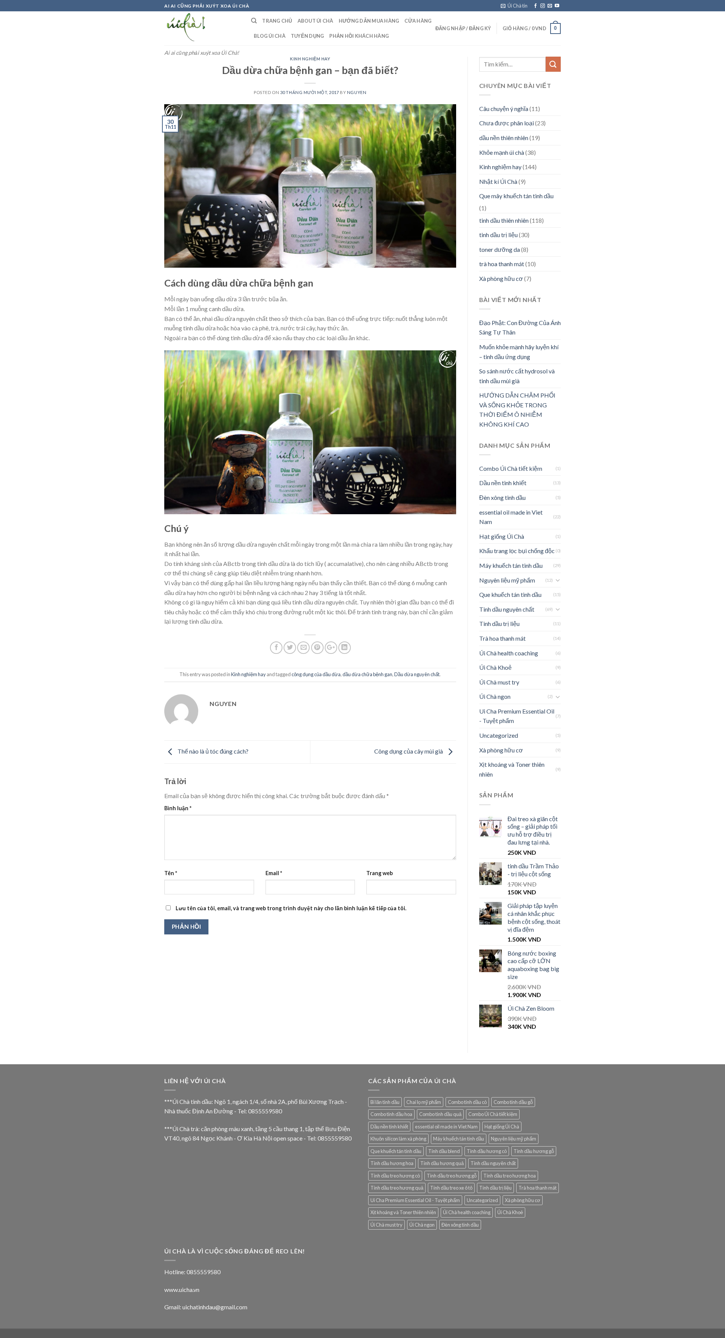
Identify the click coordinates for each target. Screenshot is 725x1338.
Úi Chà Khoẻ (495, 667)
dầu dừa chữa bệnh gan (367, 674)
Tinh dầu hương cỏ (487, 1151)
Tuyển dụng (307, 36)
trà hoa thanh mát (501, 263)
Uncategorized (498, 735)
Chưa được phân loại (506, 122)
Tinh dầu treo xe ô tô (451, 1188)
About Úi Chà (315, 21)
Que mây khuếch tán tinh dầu (516, 195)
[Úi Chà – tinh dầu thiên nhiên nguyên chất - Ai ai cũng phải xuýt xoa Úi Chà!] (202, 28)
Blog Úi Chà (269, 36)
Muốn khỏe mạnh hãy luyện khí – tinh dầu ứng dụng (518, 351)
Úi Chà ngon (495, 696)
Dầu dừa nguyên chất (417, 674)
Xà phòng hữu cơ (501, 278)
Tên (170, 873)
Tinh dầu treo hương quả (396, 1188)
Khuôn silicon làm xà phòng (398, 1139)
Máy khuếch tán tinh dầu (511, 565)
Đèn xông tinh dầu (502, 497)
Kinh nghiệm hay (310, 58)
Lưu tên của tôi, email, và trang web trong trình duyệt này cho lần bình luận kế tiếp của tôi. (291, 908)
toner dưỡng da (499, 249)
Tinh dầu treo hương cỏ (395, 1176)
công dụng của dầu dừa (316, 674)
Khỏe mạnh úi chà (501, 152)
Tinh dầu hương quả (442, 1163)
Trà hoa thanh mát (502, 638)
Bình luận (177, 808)
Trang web (379, 873)
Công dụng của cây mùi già (409, 751)
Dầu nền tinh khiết (502, 482)
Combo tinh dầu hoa (391, 1114)
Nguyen (356, 92)
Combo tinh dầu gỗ (513, 1102)
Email (273, 873)
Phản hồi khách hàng (359, 36)
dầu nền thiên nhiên (503, 137)
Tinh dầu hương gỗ (534, 1151)
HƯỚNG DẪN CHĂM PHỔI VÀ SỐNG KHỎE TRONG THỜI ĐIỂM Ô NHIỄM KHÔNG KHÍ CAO (517, 410)
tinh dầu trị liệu (498, 234)
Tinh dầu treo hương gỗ (452, 1176)
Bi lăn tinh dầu (385, 1102)
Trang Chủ (277, 21)
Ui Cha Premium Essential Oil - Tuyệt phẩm (516, 716)
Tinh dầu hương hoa (391, 1163)
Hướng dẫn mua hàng (369, 21)
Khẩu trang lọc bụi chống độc (517, 550)
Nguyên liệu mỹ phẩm (507, 580)
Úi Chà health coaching (508, 653)
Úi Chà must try (499, 682)
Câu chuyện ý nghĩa (503, 108)
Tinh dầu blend (444, 1151)
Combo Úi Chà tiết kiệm (510, 468)
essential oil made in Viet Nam (511, 517)
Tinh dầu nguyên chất (506, 609)
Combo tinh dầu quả (440, 1114)
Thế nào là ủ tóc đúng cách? (212, 751)
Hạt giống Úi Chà (501, 536)
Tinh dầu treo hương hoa (509, 1176)
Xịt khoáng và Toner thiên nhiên (512, 769)
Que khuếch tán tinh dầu (510, 594)
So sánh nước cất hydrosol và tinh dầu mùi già (517, 375)
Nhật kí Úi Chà (498, 181)
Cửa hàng (418, 21)
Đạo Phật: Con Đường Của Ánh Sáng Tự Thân (520, 327)
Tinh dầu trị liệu (499, 623)
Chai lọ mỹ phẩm (423, 1102)
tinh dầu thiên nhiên (504, 220)
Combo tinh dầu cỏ (467, 1102)
